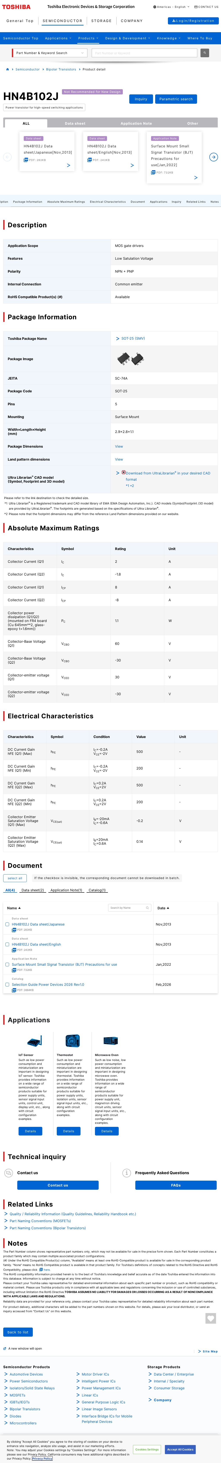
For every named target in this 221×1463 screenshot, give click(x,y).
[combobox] (144, 53)
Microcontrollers (23, 1423)
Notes (215, 201)
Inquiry (177, 201)
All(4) (10, 890)
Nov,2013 (163, 924)
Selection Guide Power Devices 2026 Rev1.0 (48, 984)
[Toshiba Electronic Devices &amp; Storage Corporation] (90, 7)
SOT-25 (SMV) (133, 338)
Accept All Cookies (180, 1449)
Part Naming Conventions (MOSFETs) (40, 1221)
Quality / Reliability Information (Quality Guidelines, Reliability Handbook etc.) (73, 1214)
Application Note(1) (66, 890)
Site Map (210, 1351)
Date (162, 908)
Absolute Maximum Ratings (66, 201)
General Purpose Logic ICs (103, 1402)
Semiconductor (28, 69)
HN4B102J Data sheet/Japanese (38, 924)
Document (138, 201)
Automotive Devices (26, 1374)
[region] (110, 1449)
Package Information (27, 201)
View (119, 446)
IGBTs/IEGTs (20, 1402)
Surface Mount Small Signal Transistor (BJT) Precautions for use (64, 964)
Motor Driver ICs (95, 1374)
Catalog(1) (97, 890)
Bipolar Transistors (61, 69)
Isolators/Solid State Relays (32, 1388)
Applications (158, 201)
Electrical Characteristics (108, 201)
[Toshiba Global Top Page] (24, 7)
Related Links (196, 201)
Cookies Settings (147, 1449)
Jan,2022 (163, 964)
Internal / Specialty (169, 1381)
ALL (26, 123)
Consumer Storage (169, 1388)
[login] (210, 1318)
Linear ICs (90, 1395)
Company (163, 1400)
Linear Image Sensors (99, 1409)
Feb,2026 (163, 984)
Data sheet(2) (33, 890)
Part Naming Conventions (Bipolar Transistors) (48, 1228)
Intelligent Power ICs (98, 1381)
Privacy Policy (42, 1458)
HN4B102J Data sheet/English (36, 944)
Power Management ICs (101, 1388)
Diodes (15, 1416)
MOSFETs (17, 1395)
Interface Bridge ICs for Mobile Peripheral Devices (107, 1419)
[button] (171, 7)
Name (12, 908)
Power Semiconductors (29, 1381)
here (47, 1269)
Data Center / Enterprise (174, 1374)
